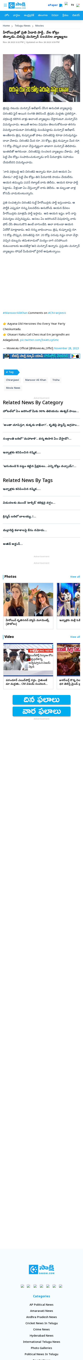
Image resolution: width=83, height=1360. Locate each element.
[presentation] (8, 599)
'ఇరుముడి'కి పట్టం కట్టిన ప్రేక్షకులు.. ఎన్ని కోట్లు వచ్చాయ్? (41, 466)
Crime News (41, 1330)
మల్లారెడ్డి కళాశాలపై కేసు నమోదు (39, 530)
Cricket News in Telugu (41, 1324)
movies (39, 26)
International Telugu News (41, 1342)
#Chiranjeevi (56, 313)
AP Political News (41, 1305)
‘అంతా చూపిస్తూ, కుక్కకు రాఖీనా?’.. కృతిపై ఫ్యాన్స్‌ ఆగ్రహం (41, 425)
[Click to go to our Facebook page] (22, 1286)
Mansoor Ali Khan (35, 380)
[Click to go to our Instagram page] (41, 1286)
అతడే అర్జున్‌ (40, 544)
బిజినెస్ (76, 15)
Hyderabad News (41, 1336)
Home (6, 26)
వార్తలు (16, 15)
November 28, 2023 (66, 349)
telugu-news (22, 26)
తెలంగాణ (42, 15)
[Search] (60, 5)
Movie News (13, 388)
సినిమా (55, 15)
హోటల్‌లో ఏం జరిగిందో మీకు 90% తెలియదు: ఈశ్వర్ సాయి (39, 411)
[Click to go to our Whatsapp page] (28, 1286)
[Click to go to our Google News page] (60, 1286)
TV (72, 5)
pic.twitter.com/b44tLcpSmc (39, 340)
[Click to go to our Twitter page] (35, 1286)
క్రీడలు (65, 15)
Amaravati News (41, 1311)
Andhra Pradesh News (41, 1317)
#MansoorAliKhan (15, 313)
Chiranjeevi (12, 380)
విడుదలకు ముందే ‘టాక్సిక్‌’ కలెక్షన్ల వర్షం (41, 503)
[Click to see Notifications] (77, 5)
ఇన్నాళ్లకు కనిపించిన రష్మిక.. (40, 453)
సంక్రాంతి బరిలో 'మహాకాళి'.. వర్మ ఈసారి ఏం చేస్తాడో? (41, 439)
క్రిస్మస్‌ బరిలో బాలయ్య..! (41, 517)
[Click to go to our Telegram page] (54, 1286)
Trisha (55, 380)
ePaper (53, 5)
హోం (7, 15)
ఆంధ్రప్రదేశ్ (29, 15)
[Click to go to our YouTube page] (48, 1286)
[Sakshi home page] (42, 1269)
